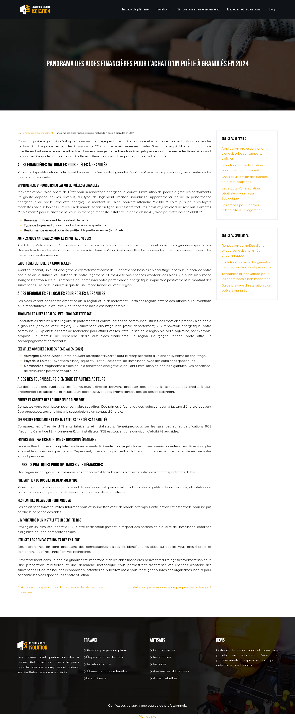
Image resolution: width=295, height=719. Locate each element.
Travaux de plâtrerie (135, 9)
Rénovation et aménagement (198, 9)
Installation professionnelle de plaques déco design (168, 587)
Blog (271, 9)
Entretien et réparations (243, 9)
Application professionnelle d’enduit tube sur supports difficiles (242, 153)
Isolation (163, 9)
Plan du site (147, 716)
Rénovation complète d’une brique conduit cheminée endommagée (243, 250)
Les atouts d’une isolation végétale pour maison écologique (241, 193)
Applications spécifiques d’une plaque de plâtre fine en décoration (63, 589)
